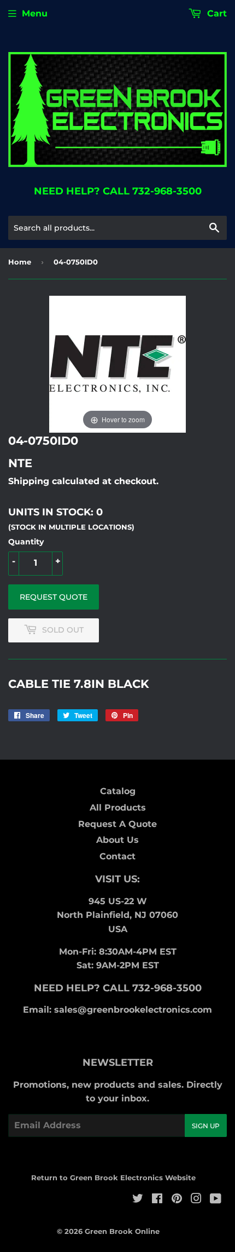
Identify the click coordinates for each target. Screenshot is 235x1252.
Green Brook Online (122, 1231)
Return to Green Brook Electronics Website (113, 1177)
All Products (118, 807)
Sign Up (206, 1126)
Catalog (118, 791)
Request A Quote (117, 824)
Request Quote (53, 597)
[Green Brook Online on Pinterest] (177, 1199)
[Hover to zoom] (117, 364)
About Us (117, 840)
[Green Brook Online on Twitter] (137, 1199)
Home (19, 261)
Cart (215, 13)
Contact (117, 856)
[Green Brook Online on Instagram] (196, 1199)
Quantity (26, 542)
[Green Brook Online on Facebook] (157, 1199)
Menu (35, 13)
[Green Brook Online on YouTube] (215, 1199)
